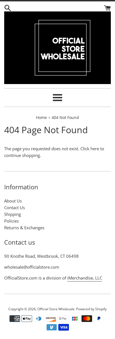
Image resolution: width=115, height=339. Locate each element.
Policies (11, 221)
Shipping (12, 214)
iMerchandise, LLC (84, 278)
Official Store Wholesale (56, 309)
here (94, 148)
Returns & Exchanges (24, 227)
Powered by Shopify (91, 309)
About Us (13, 201)
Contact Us (14, 207)
